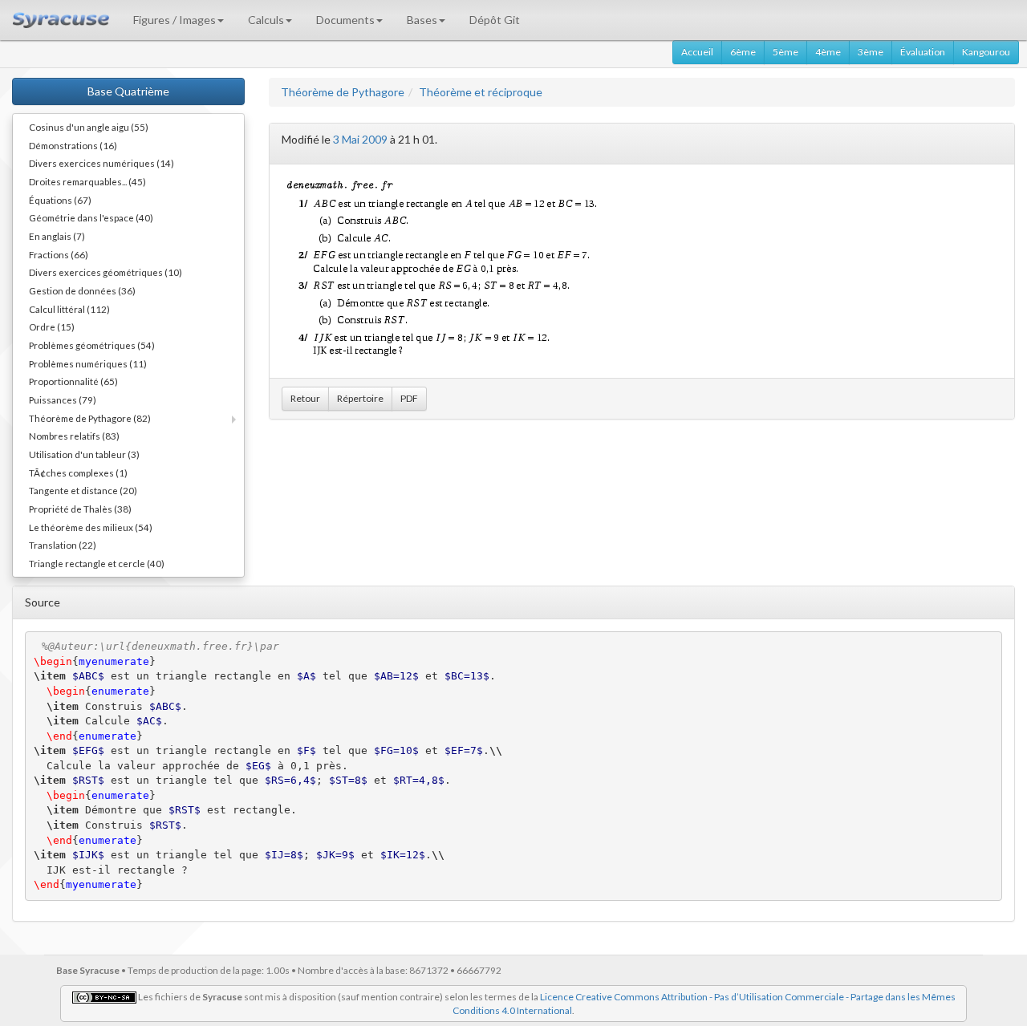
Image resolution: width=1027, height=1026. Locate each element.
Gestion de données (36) (82, 290)
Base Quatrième (128, 91)
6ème (743, 52)
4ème (828, 52)
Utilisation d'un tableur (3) (84, 454)
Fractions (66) (58, 254)
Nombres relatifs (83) (74, 435)
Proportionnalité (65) (73, 381)
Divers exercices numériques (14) (101, 162)
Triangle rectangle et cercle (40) (96, 563)
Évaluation (922, 52)
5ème (785, 52)
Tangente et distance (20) (83, 490)
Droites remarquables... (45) (87, 181)
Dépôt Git (494, 19)
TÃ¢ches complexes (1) (78, 472)
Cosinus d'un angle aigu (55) (88, 126)
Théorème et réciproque (480, 92)
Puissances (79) (62, 399)
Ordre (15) (52, 326)
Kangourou (986, 52)
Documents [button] (345, 19)
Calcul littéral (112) (69, 308)
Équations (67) (60, 199)
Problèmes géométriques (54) (92, 345)
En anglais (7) (57, 235)
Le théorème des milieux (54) (90, 527)
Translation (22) (62, 544)
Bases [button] (422, 19)
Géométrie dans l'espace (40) (91, 217)
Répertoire (360, 398)
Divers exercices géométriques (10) (105, 272)
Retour (305, 398)
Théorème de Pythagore (342, 92)
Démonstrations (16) (73, 145)
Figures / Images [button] (174, 19)
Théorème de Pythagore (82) (90, 418)
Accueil (697, 52)
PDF (409, 398)
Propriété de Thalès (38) (80, 508)
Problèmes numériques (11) (88, 363)
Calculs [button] (266, 19)
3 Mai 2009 (360, 139)
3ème (870, 52)
